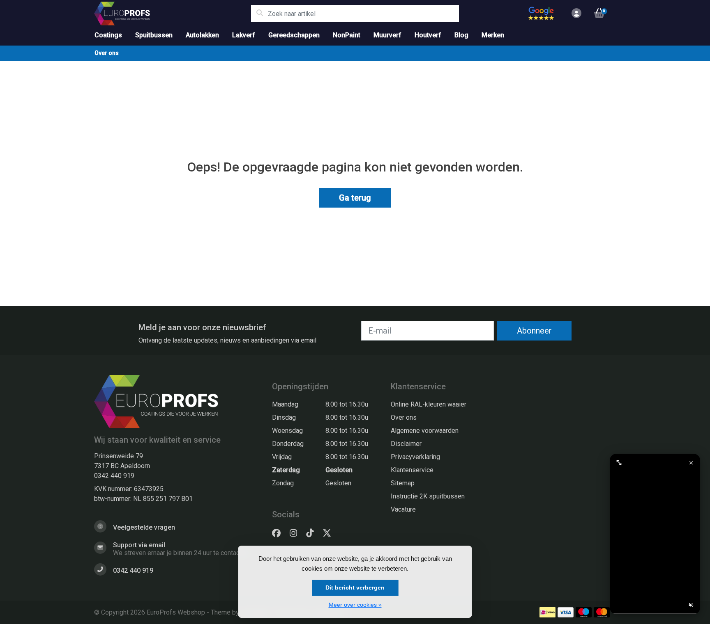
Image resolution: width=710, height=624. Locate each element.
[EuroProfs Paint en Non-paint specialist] (172, 13)
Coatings (108, 35)
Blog (461, 35)
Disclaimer (406, 444)
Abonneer (534, 331)
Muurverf (387, 35)
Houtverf (428, 35)
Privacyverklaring (415, 457)
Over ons (107, 53)
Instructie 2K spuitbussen (428, 496)
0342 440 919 (114, 476)
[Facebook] (279, 533)
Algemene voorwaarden (425, 430)
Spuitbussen (154, 35)
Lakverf (243, 35)
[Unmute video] (691, 605)
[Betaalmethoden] (547, 612)
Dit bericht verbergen (355, 587)
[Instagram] (297, 533)
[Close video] (691, 463)
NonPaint (346, 35)
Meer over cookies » (355, 604)
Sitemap (403, 483)
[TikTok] (313, 533)
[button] (575, 13)
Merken (493, 35)
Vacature (403, 509)
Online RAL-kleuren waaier (428, 404)
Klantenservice (412, 470)
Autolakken (202, 35)
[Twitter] (330, 533)
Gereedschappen (294, 35)
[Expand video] (619, 463)
